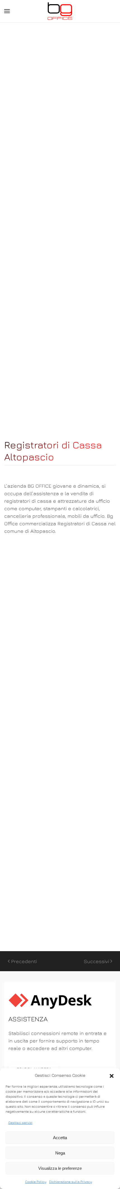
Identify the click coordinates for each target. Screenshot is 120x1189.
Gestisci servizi (20, 1122)
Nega (60, 1153)
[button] (111, 1075)
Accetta (60, 1137)
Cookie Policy (35, 1182)
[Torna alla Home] (60, 11)
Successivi (96, 961)
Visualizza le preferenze (60, 1168)
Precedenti (24, 961)
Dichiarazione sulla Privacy (70, 1182)
